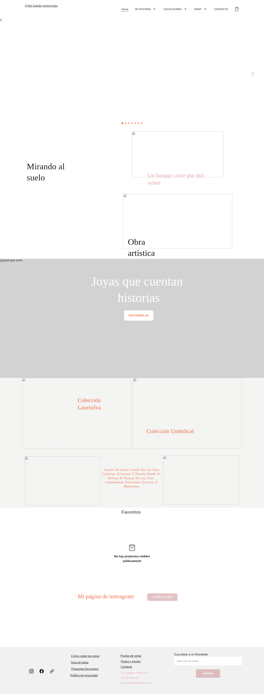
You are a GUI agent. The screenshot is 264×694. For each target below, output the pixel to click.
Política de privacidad (84, 675)
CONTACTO (221, 9)
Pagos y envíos (130, 661)
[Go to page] (52, 671)
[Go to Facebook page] (42, 671)
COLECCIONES (172, 9)
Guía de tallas (80, 662)
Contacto (126, 666)
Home (125, 9)
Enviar (208, 673)
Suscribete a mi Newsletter (191, 654)
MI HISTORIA (143, 9)
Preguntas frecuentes (84, 669)
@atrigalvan (162, 597)
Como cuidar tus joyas (85, 656)
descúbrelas (139, 315)
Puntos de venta (131, 655)
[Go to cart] (236, 9)
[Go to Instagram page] (31, 671)
